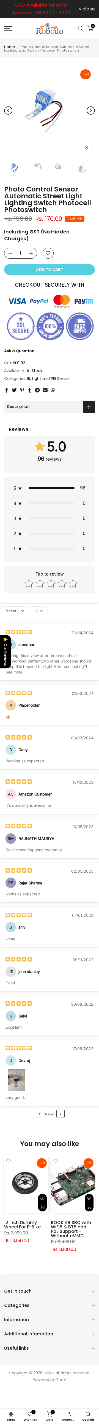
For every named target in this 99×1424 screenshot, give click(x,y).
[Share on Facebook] (6, 390)
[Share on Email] (45, 390)
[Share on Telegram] (37, 390)
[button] (49, 487)
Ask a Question (19, 351)
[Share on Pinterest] (22, 390)
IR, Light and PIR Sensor (48, 378)
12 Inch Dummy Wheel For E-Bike (22, 1224)
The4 (61, 1379)
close (88, 9)
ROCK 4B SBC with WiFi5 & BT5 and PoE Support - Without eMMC (71, 1229)
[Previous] (8, 110)
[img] (19, 633)
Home (9, 47)
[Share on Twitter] (14, 390)
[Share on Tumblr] (29, 390)
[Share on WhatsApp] (52, 390)
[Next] (91, 110)
